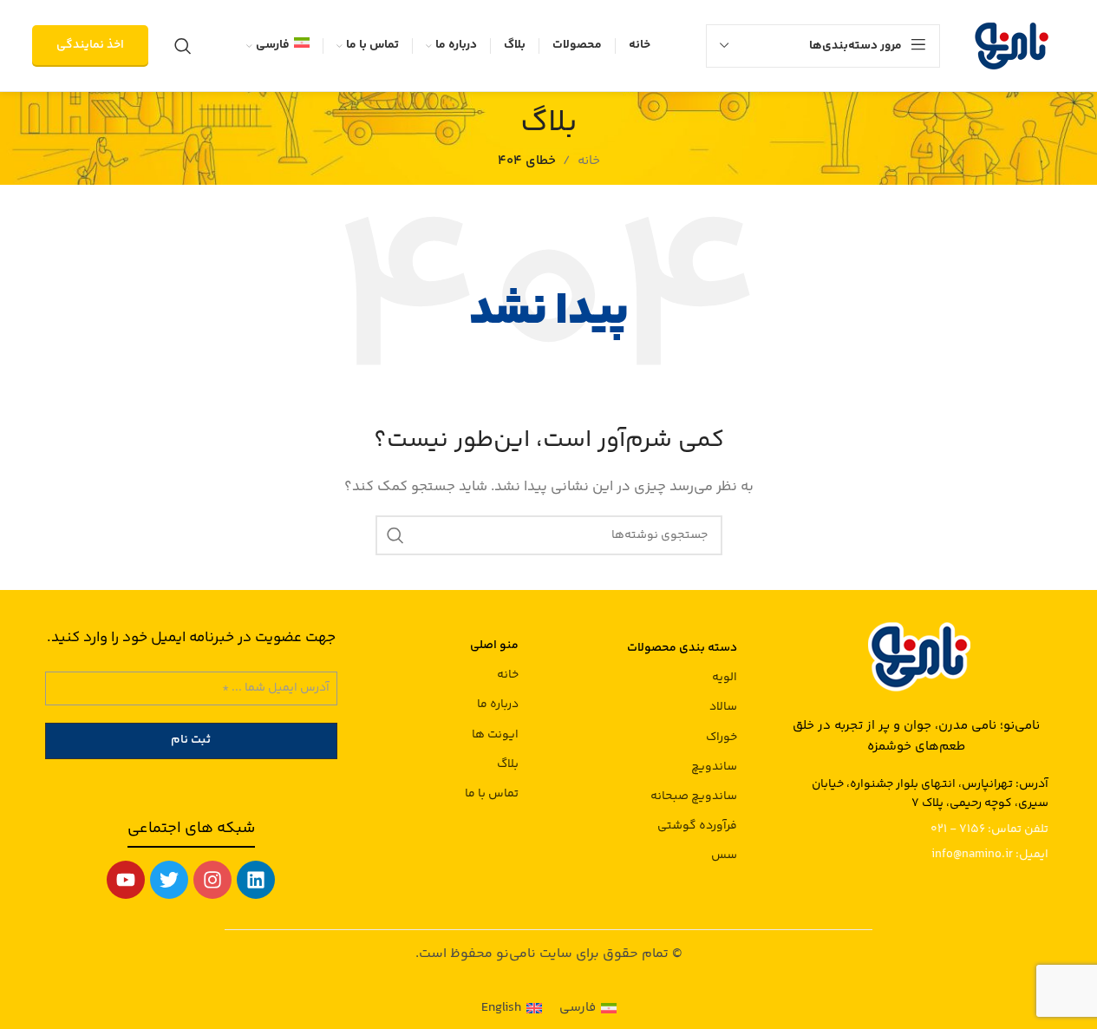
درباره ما (497, 704)
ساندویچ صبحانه (693, 796)
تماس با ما (491, 793)
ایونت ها (495, 734)
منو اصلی (494, 645)
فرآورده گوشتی (697, 826)
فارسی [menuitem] (577, 1008)
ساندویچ (714, 767)
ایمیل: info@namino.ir (989, 854)
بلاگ (507, 764)
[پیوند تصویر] (916, 655)
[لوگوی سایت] (1011, 46)
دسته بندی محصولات (682, 648)
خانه (507, 675)
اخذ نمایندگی (90, 45)
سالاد (723, 707)
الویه (724, 677)
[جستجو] (183, 46)
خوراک (721, 737)
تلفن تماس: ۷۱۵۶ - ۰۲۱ (989, 829)
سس (724, 855)
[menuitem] (277, 46)
